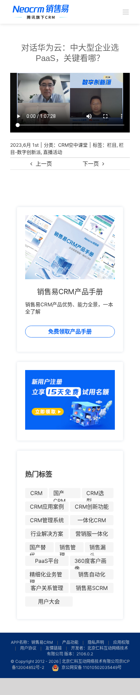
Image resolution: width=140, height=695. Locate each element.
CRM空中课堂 (73, 145)
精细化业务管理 (46, 575)
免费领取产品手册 (70, 331)
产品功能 (70, 642)
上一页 (44, 163)
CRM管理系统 (47, 520)
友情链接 (54, 648)
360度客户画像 (90, 561)
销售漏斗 (97, 548)
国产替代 (38, 548)
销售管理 (67, 548)
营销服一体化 (91, 533)
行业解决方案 (47, 533)
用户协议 (28, 648)
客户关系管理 (47, 588)
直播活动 (52, 152)
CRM (36, 493)
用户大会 (49, 601)
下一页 (91, 163)
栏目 (112, 145)
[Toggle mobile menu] (126, 12)
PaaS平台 (47, 560)
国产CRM (59, 494)
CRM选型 (95, 494)
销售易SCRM (92, 588)
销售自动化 (91, 574)
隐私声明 (96, 642)
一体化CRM (91, 520)
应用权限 (121, 642)
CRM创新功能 (92, 506)
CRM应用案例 (47, 506)
